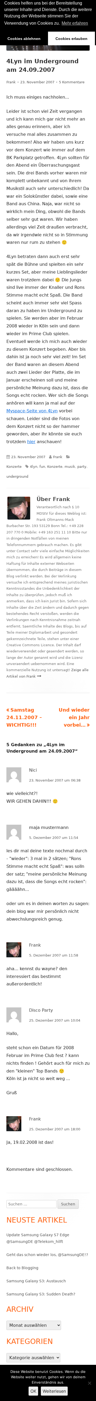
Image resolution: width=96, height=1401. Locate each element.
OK (33, 1391)
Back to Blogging (22, 1268)
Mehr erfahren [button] (75, 23)
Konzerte (14, 467)
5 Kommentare (72, 82)
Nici (33, 770)
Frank (11, 82)
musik (70, 467)
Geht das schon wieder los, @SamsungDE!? (47, 1255)
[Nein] (89, 1383)
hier (31, 441)
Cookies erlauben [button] (71, 38)
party (81, 467)
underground (17, 477)
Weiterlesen (54, 1391)
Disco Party (41, 1010)
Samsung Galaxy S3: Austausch (36, 1281)
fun (42, 467)
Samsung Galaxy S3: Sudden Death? (40, 1294)
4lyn (33, 467)
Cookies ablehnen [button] (24, 38)
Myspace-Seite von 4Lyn (32, 410)
